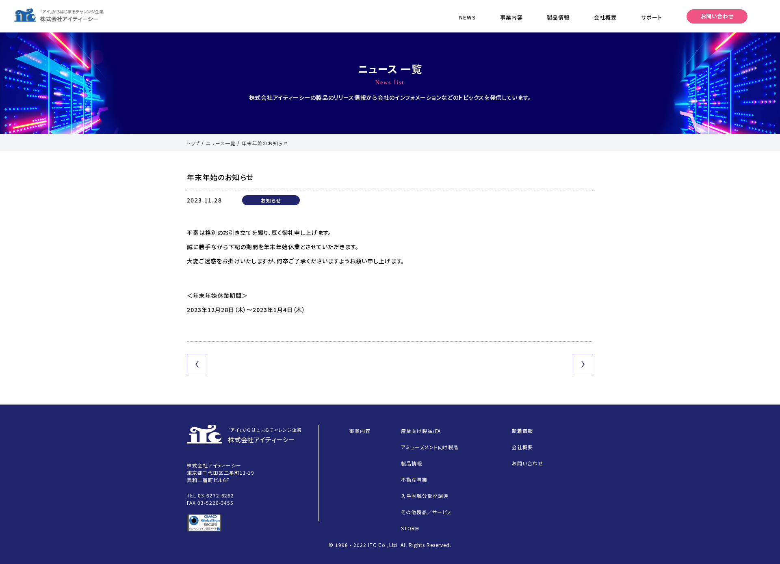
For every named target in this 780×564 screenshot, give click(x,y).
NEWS (467, 17)
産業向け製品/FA (421, 430)
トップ (193, 143)
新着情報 (522, 430)
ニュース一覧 (221, 143)
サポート (651, 17)
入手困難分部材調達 (424, 495)
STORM (410, 528)
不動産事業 (414, 479)
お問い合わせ (717, 16)
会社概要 (605, 17)
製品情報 (558, 17)
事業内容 (511, 17)
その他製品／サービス (426, 511)
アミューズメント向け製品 (430, 446)
